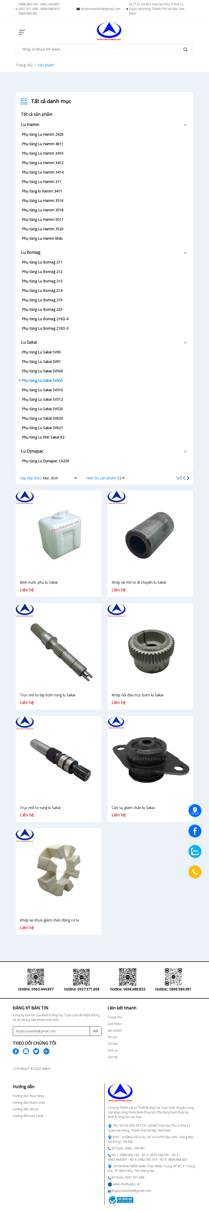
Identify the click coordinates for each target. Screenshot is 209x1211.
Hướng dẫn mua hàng (28, 1096)
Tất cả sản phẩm (37, 114)
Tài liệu (113, 1044)
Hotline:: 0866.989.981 (173, 989)
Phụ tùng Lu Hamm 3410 (42, 153)
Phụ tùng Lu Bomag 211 (42, 262)
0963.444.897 (50, 4)
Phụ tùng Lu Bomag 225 (42, 309)
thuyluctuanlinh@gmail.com (100, 9)
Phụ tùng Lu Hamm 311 (41, 181)
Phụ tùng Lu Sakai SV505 (42, 380)
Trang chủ (24, 65)
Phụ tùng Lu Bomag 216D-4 (45, 318)
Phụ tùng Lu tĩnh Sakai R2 (43, 437)
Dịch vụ (113, 1050)
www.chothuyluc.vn (126, 1184)
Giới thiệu (114, 1024)
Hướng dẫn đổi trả (26, 1109)
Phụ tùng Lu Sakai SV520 (42, 408)
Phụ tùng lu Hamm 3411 (42, 191)
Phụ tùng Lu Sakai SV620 (42, 418)
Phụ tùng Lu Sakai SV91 (41, 361)
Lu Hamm (30, 124)
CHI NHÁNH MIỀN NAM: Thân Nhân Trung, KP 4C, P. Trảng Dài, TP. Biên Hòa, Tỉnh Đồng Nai (151, 1168)
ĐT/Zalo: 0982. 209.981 (128, 1148)
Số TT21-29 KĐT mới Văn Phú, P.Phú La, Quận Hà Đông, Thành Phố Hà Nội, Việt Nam (156, 9)
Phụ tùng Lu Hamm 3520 (42, 228)
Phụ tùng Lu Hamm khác (42, 238)
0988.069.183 (28, 4)
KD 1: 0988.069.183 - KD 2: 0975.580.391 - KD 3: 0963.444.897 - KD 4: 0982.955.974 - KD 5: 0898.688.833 (147, 1157)
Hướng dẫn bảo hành (28, 1116)
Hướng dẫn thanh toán (29, 1102)
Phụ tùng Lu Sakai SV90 (41, 352)
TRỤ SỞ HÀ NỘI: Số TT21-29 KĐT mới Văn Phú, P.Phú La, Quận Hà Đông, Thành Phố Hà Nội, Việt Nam (149, 1127)
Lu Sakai (29, 342)
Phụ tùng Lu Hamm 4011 (42, 143)
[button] (20, 31)
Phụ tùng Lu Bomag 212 (42, 271)
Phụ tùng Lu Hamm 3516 (42, 200)
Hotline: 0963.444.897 (36, 989)
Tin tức (112, 1037)
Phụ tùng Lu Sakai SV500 (42, 370)
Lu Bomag (31, 252)
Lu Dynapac (32, 451)
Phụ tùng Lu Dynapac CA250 (45, 460)
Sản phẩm (46, 65)
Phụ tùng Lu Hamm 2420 (42, 134)
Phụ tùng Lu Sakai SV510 (42, 389)
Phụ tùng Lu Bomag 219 (42, 299)
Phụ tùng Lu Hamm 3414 (42, 172)
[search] (185, 49)
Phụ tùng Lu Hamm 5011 (42, 219)
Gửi (95, 1031)
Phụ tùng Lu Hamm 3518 (42, 209)
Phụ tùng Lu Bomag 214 (42, 290)
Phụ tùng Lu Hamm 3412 (42, 162)
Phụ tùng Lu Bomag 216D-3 (45, 328)
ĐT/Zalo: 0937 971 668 (128, 1177)
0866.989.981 (28, 13)
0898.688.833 (50, 9)
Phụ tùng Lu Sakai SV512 (42, 399)
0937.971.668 (28, 9)
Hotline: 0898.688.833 (127, 989)
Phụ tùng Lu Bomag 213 (42, 281)
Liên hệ (113, 1057)
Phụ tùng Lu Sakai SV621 (42, 427)
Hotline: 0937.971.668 (81, 989)
